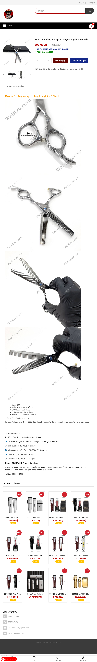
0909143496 (13, 622)
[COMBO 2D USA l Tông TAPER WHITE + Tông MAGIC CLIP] (80, 543)
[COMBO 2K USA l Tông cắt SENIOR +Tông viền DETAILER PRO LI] (35, 543)
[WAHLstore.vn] (8, 14)
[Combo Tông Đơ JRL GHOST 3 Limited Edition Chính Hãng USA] (35, 581)
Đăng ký (92, 3)
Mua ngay (60, 60)
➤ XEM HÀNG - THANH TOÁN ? (23, 414)
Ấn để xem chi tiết (12, 433)
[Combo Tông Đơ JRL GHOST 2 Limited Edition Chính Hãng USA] (35, 505)
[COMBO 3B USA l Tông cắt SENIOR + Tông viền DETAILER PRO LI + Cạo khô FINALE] (80, 505)
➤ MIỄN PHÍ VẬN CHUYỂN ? (21, 407)
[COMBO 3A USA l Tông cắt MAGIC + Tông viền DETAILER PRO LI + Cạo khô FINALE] (58, 505)
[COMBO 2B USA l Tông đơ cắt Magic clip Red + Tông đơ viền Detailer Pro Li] (12, 543)
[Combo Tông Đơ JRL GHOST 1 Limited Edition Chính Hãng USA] (12, 505)
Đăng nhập (82, 3)
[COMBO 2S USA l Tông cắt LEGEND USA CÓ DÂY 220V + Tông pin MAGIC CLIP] (58, 581)
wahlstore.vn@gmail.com (18, 627)
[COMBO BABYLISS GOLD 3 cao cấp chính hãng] (80, 581)
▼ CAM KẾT (15, 405)
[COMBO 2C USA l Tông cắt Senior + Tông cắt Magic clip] (12, 581)
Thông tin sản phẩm (15, 86)
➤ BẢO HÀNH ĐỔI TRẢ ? (20, 410)
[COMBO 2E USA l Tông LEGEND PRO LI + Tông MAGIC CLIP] (58, 543)
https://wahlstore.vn (16, 633)
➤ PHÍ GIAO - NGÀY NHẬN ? (21, 412)
